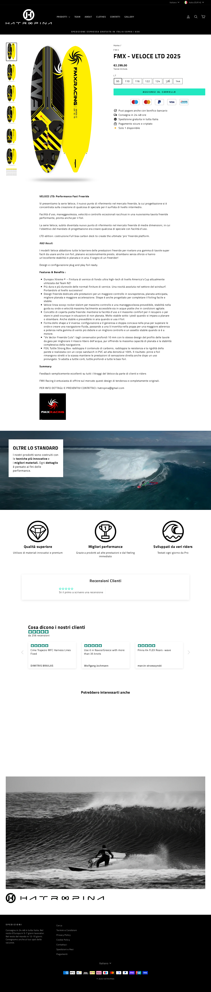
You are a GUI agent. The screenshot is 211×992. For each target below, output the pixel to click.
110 (127, 81)
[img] (107, 632)
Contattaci (61, 944)
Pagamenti (62, 954)
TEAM (77, 16)
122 (147, 81)
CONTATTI (115, 16)
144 (178, 81)
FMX (116, 50)
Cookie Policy (63, 939)
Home (117, 45)
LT (115, 75)
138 (167, 81)
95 (117, 81)
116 (137, 81)
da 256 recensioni (39, 635)
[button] (23, 652)
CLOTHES (101, 16)
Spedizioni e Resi (65, 949)
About (88, 16)
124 (157, 81)
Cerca (59, 925)
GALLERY (129, 16)
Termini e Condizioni (66, 930)
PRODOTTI (62, 16)
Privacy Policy (63, 935)
